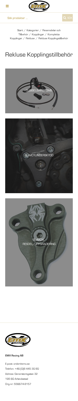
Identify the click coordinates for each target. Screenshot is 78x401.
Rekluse (30, 38)
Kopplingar (38, 34)
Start (20, 30)
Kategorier (33, 30)
